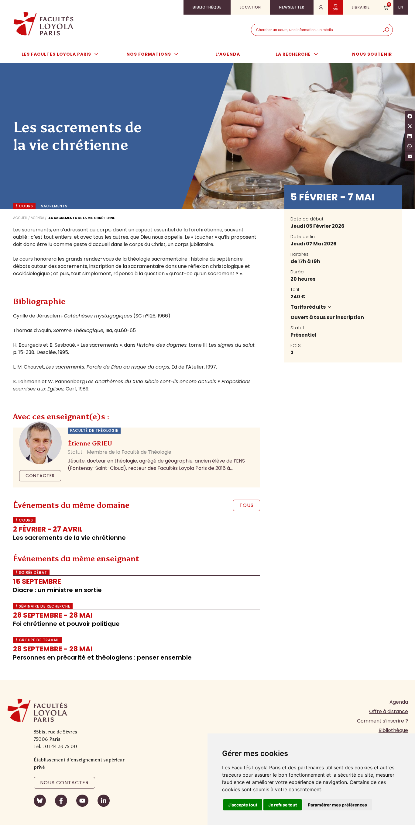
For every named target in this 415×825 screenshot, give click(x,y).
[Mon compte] (321, 7)
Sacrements (54, 206)
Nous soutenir (372, 54)
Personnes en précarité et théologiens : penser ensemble (102, 657)
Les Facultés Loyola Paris (56, 54)
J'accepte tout (242, 804)
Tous (246, 505)
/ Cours (24, 206)
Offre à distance (388, 711)
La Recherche (293, 54)
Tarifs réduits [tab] (308, 306)
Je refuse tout (282, 804)
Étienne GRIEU (90, 443)
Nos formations (148, 54)
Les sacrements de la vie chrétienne (69, 537)
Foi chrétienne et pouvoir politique (66, 623)
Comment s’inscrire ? (382, 720)
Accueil (20, 217)
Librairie (361, 7)
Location (250, 7)
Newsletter (291, 7)
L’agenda (227, 54)
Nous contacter (64, 782)
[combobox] (315, 30)
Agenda (37, 217)
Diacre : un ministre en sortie (57, 590)
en (400, 7)
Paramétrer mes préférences (337, 804)
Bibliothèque (207, 7)
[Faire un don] (335, 7)
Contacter (40, 476)
